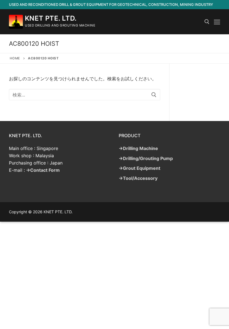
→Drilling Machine (138, 148)
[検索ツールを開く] (206, 21)
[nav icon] (217, 22)
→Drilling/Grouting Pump (146, 158)
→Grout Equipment (139, 168)
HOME (15, 58)
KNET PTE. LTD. (51, 18)
